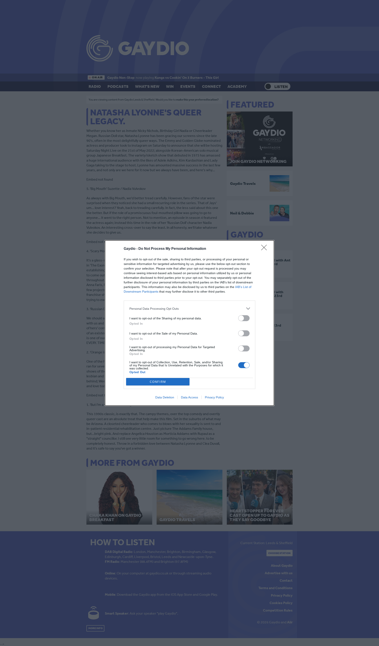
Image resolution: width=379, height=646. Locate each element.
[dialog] (189, 323)
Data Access (189, 397)
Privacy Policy (214, 397)
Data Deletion (164, 397)
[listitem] (189, 308)
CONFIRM (158, 381)
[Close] (265, 249)
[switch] (244, 318)
